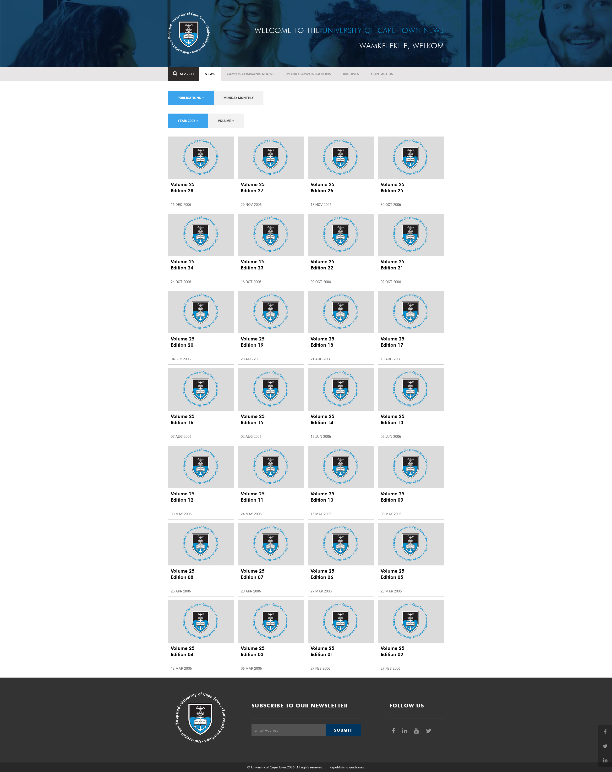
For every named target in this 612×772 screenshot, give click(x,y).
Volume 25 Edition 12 (183, 497)
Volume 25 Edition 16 (183, 419)
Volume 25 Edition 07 (253, 574)
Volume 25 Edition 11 (253, 497)
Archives (351, 74)
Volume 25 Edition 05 (392, 574)
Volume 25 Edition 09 (392, 497)
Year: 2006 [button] (187, 121)
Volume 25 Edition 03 (253, 651)
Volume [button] (225, 121)
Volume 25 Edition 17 (392, 342)
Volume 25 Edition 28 (183, 187)
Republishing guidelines (347, 767)
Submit (343, 730)
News (210, 74)
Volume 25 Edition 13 (392, 419)
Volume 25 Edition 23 (253, 265)
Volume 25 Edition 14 (322, 419)
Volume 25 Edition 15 (253, 419)
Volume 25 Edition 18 (322, 342)
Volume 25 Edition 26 (322, 187)
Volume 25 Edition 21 (392, 265)
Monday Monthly (239, 98)
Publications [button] (190, 98)
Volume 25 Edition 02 (392, 651)
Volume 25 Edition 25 (392, 187)
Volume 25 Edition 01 (322, 651)
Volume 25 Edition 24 (183, 265)
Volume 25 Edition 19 (253, 342)
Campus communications (250, 74)
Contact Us (382, 74)
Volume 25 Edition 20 (183, 342)
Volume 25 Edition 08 (183, 574)
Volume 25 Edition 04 (183, 651)
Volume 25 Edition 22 (322, 265)
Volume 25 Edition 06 (322, 574)
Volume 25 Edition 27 (253, 187)
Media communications (308, 74)
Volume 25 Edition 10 (322, 497)
